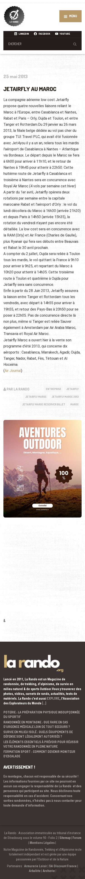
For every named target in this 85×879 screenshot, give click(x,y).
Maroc (74, 404)
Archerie (49, 871)
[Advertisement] (42, 574)
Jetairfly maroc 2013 (65, 396)
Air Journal (13, 370)
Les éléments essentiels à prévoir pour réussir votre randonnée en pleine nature (40, 744)
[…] (44, 703)
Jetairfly (72, 389)
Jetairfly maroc (35, 396)
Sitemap (64, 838)
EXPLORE (53, 698)
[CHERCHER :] (42, 44)
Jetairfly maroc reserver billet (43, 404)
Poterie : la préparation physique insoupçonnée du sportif (41, 714)
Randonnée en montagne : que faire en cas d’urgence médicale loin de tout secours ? (36, 724)
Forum (77, 838)
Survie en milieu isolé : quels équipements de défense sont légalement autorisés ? (38, 734)
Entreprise (53, 389)
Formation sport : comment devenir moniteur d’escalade (39, 754)
